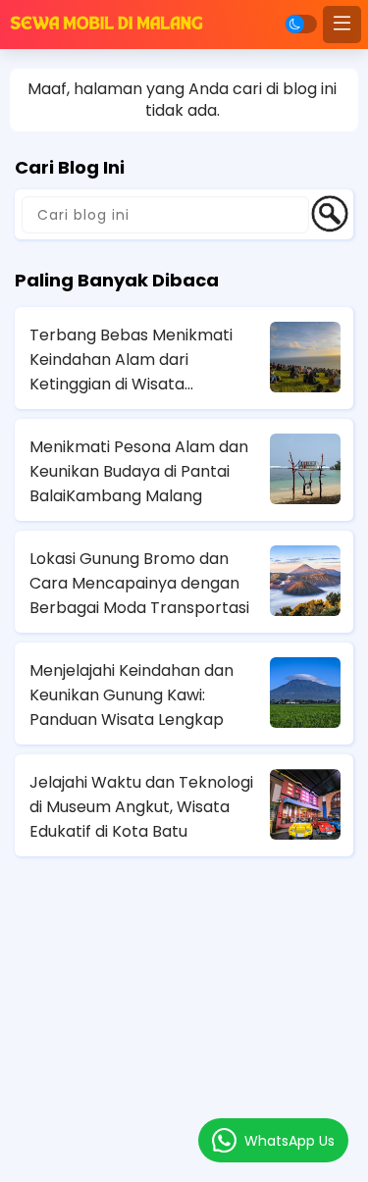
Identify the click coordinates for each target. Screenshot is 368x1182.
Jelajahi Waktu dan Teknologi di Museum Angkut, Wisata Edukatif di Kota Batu (141, 807)
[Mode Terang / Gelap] (301, 24)
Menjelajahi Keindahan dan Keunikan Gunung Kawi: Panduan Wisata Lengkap (131, 695)
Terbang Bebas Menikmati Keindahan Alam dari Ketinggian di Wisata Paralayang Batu (131, 360)
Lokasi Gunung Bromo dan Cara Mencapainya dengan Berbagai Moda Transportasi (139, 583)
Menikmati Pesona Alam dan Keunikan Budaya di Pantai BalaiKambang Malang (138, 471)
